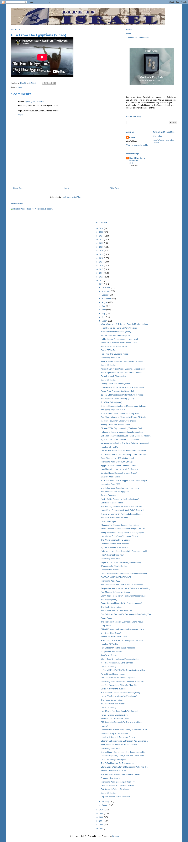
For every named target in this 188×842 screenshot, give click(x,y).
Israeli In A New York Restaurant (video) (118, 737)
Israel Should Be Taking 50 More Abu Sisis (119, 328)
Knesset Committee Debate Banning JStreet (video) (123, 369)
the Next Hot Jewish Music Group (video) (118, 421)
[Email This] (43, 83)
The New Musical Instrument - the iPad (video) (120, 774)
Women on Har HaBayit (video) (114, 637)
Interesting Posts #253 (110, 484)
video (20, 87)
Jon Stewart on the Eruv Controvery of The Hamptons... (124, 454)
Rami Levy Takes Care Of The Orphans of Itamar (122, 640)
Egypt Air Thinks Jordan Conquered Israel (118, 466)
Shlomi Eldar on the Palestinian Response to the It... (123, 629)
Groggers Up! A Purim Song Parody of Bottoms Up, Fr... (124, 730)
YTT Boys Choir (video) (111, 633)
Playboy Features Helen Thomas (115, 544)
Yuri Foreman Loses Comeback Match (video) (120, 693)
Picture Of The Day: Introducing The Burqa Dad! (121, 428)
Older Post (114, 188)
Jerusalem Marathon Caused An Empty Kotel (120, 413)
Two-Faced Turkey (109, 655)
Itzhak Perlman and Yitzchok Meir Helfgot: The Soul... (124, 529)
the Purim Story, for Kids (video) (114, 733)
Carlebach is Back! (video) (112, 503)
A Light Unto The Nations (111, 652)
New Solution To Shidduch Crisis (115, 718)
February (106, 801)
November (106, 291)
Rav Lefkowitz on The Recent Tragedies (118, 678)
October (105, 295)
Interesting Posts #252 (110, 581)
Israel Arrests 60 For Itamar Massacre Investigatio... (123, 387)
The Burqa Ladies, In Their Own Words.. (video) (121, 372)
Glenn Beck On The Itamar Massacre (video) (120, 659)
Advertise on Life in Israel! (137, 38)
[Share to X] (49, 83)
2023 (101, 239)
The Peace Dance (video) (111, 700)
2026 (101, 228)
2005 (101, 828)
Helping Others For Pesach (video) (115, 425)
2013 (101, 277)
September (106, 298)
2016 (101, 266)
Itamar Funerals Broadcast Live (114, 715)
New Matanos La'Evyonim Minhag (115, 592)
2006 (101, 825)
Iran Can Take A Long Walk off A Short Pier (119, 685)
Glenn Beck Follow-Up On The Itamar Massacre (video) (124, 596)
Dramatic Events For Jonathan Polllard (117, 785)
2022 (101, 243)
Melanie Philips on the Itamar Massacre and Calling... (123, 406)
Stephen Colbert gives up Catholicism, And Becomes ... (124, 741)
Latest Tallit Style (108, 521)
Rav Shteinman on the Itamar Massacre (118, 648)
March (105, 321)
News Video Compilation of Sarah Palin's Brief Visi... (123, 510)
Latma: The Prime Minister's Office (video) (119, 696)
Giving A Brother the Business (113, 689)
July (104, 306)
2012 (101, 280)
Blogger (115, 836)
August (105, 302)
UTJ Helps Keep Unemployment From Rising (120, 488)
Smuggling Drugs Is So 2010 (113, 410)
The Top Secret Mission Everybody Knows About (122, 622)
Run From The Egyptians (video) (115, 354)
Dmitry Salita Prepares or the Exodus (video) (120, 499)
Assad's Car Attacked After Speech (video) (119, 343)
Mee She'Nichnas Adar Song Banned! (117, 663)
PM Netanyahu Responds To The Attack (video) (121, 722)
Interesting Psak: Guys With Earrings (117, 462)
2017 (101, 262)
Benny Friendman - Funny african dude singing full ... (123, 532)
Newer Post (18, 188)
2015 (101, 269)
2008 (101, 817)
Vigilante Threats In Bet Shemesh (115, 797)
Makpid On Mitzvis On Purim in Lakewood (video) (122, 514)
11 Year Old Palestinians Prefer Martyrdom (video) (122, 395)
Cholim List (157, 136)
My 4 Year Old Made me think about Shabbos (120, 439)
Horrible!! (105, 726)
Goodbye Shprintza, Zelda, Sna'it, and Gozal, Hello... (123, 756)
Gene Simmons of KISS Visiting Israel (117, 458)
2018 (101, 258)
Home (66, 188)
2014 (101, 273)
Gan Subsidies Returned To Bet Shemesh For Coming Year (126, 614)
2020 (101, 251)
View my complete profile (137, 145)
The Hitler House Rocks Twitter (114, 346)
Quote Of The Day (108, 350)
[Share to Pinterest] (54, 83)
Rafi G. (23, 83)
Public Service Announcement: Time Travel (119, 339)
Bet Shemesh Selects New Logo (115, 789)
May (104, 313)
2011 (101, 284)
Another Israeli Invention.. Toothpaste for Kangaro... (123, 361)
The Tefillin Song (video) (111, 607)
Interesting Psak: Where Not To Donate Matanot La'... (123, 681)
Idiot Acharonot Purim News (113, 555)
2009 (101, 813)
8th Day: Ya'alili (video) (110, 477)
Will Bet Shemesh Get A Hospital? (115, 335)
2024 (101, 236)
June (104, 310)
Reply (20, 114)
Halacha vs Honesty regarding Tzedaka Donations (122, 432)
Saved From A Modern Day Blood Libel (117, 391)
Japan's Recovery (108, 495)
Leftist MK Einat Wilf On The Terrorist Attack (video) (123, 670)
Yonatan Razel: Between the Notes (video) (119, 473)
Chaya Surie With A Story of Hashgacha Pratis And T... (124, 767)
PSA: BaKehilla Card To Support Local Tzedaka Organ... (125, 480)
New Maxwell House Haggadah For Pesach (119, 469)
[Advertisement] (66, 172)
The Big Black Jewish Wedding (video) (117, 398)
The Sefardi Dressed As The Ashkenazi (117, 763)
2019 (101, 254)
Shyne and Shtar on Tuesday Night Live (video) (121, 562)
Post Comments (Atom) (72, 197)
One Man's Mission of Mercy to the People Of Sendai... (124, 417)
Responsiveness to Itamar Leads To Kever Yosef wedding (125, 588)
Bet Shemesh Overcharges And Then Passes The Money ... (126, 436)
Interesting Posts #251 (110, 748)
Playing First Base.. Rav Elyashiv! (115, 384)
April (104, 317)
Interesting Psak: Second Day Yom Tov (118, 782)
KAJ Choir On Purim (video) (113, 704)
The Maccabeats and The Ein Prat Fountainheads (122, 585)
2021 (101, 247)
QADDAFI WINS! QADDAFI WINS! (116, 577)
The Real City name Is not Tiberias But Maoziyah (122, 506)
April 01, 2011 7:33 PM (34, 102)
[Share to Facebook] (52, 83)
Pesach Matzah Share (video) (113, 376)
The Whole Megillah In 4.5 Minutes (115, 540)
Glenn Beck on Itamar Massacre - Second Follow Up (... (125, 573)
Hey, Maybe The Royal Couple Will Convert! (119, 711)
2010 (101, 810)
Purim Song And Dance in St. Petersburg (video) (121, 603)
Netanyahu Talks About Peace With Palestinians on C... (124, 551)
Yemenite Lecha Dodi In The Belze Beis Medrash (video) (125, 443)
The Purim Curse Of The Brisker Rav (116, 611)
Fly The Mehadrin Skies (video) (114, 547)
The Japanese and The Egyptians (115, 492)
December (106, 287)
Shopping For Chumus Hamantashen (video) (120, 525)
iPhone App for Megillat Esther (114, 566)
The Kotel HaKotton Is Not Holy (114, 518)
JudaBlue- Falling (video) (111, 402)
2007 (101, 821)
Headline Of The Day (110, 447)
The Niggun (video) (109, 599)
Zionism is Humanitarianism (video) (116, 331)
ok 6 (131, 163)
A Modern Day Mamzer (110, 778)
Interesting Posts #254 (110, 358)
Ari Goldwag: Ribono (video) (113, 674)
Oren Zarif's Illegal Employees (113, 759)
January (105, 805)
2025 (101, 232)
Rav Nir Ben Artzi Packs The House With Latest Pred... (124, 451)
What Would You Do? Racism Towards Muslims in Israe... (125, 324)
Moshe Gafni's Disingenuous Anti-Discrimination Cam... (124, 752)
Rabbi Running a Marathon (137, 159)
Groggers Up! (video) (110, 570)
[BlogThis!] (46, 83)
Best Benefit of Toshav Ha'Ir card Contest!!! (119, 744)
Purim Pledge (106, 618)
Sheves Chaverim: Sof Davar (113, 771)
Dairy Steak (106, 625)
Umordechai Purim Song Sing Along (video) (119, 536)
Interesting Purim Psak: (111, 558)
